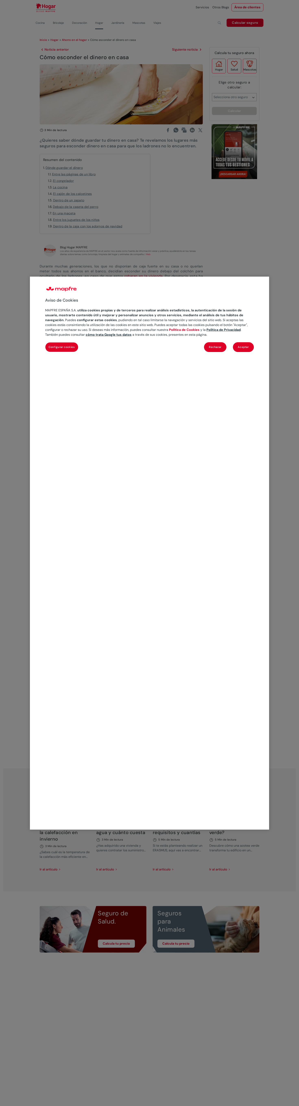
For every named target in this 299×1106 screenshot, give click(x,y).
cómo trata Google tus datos (109, 334)
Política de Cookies (184, 329)
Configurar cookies (62, 347)
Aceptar (243, 347)
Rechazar (215, 347)
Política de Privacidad (223, 329)
